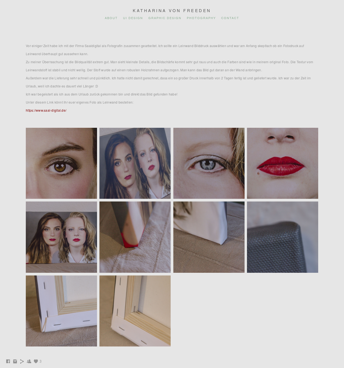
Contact (230, 18)
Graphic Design (164, 18)
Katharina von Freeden (172, 10)
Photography (201, 18)
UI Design (133, 18)
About (111, 18)
